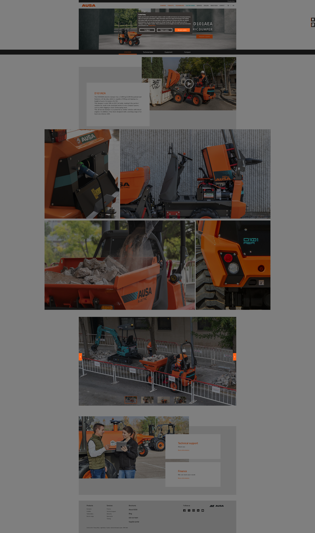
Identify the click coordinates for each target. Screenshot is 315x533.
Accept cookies (182, 30)
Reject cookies (165, 30)
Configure (147, 30)
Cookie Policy (152, 25)
